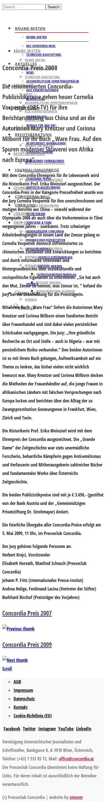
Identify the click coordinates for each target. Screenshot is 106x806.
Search (53, 7)
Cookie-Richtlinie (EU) (33, 716)
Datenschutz (24, 699)
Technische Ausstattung (43, 54)
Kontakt (20, 707)
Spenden (31, 299)
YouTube (65, 729)
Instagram (47, 729)
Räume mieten (30, 28)
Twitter (29, 729)
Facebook (12, 729)
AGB (17, 682)
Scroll (7, 669)
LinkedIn (83, 729)
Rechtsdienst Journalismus (45, 163)
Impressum (23, 690)
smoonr (76, 797)
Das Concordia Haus (40, 46)
